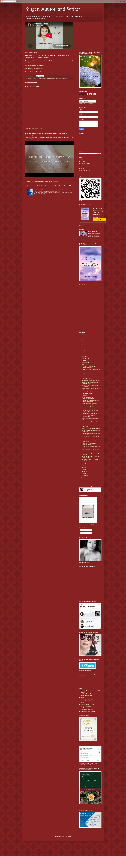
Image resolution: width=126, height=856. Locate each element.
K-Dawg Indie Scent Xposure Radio (90, 413)
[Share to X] (40, 76)
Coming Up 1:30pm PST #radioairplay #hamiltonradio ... (91, 370)
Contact (82, 168)
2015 (82, 477)
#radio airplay (64, 78)
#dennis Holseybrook (33, 78)
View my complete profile (85, 240)
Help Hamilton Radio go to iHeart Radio (91, 380)
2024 (82, 339)
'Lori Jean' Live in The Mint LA (89, 375)
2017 (82, 353)
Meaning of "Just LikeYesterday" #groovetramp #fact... (89, 367)
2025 (82, 337)
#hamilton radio (42, 78)
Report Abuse (83, 482)
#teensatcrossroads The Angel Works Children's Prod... (90, 450)
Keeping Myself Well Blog (86, 695)
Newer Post (28, 126)
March (83, 471)
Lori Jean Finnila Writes (86, 701)
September (84, 362)
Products (83, 161)
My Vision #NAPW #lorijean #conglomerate (88, 416)
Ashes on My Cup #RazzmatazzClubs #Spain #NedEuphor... (90, 401)
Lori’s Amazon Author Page (87, 699)
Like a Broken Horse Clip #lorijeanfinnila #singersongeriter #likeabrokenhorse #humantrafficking (49, 185)
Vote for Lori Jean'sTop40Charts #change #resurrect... (89, 377)
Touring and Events (85, 170)
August (84, 364)
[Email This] (37, 76)
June (83, 465)
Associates (83, 172)
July (83, 463)
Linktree (82, 702)
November (84, 358)
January (84, 475)
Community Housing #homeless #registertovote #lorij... (89, 404)
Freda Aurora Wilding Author (87, 704)
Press (82, 166)
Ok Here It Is (85, 395)
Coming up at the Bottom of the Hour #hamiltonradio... (90, 457)
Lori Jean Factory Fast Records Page (34, 65)
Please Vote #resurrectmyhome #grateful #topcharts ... (89, 444)
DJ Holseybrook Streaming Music (33, 68)
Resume (83, 697)
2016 (82, 355)
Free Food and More (85, 707)
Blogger (69, 836)
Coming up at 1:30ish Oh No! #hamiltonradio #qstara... (88, 398)
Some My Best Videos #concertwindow (91, 428)
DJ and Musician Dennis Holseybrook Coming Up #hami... (90, 392)
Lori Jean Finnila (93, 231)
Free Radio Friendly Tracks (87, 694)
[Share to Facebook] (42, 76)
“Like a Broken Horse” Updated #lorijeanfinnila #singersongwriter (42, 181)
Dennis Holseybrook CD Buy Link (33, 72)
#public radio (52, 78)
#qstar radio (58, 78)
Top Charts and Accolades (87, 165)
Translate (91, 103)
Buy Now (100, 220)
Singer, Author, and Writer (52, 8)
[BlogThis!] (39, 76)
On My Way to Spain (86, 373)
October (84, 360)
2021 (82, 345)
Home (50, 126)
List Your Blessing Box (86, 706)
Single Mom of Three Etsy (86, 709)
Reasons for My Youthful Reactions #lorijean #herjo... (90, 383)
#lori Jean (47, 78)
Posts (82, 530)
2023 (82, 341)
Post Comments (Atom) (37, 128)
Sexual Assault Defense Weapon (88, 711)
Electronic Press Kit (85, 163)
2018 (82, 351)
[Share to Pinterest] (43, 76)
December (84, 356)
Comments (84, 533)
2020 (82, 347)
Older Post (71, 126)
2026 (82, 335)
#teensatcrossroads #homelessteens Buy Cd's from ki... (90, 422)
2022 (82, 343)
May (83, 467)
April (83, 469)
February (84, 473)
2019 (82, 349)
